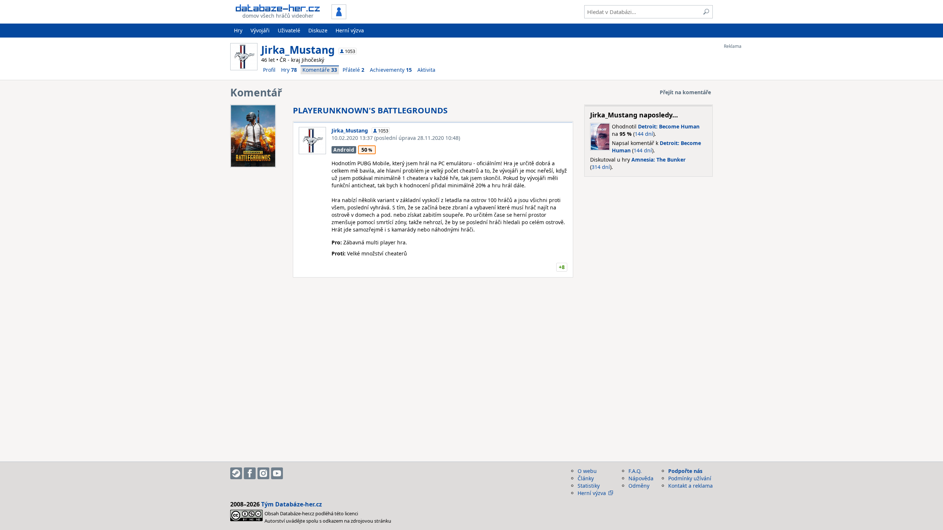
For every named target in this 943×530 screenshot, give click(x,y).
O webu (587, 470)
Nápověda (640, 478)
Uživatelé (289, 30)
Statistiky (589, 485)
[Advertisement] (753, 159)
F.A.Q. (635, 470)
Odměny (638, 485)
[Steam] (236, 473)
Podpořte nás (685, 470)
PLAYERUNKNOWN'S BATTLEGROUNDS (370, 110)
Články (586, 478)
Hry (238, 30)
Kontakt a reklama (690, 485)
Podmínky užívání (689, 478)
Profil (269, 69)
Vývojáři (260, 30)
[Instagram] (263, 473)
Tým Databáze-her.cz (291, 504)
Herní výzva (350, 30)
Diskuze (317, 30)
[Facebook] (250, 473)
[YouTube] (277, 473)
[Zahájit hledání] (706, 12)
